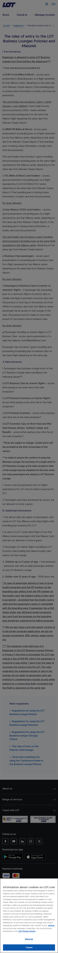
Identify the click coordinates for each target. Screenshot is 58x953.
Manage (29, 939)
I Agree (29, 947)
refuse (51, 925)
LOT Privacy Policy (27, 931)
